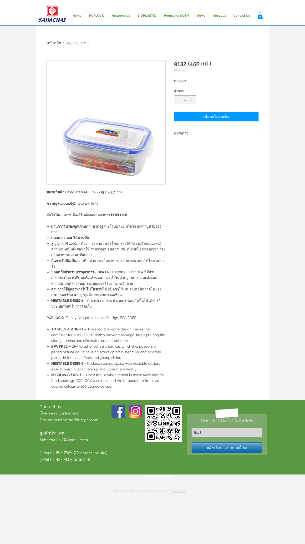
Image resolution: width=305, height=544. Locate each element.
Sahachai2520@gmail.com (64, 439)
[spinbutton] (185, 100)
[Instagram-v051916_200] (135, 411)
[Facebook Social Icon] (118, 411)
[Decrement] (178, 100)
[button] (260, 15)
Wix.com (179, 491)
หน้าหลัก (53, 43)
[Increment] (192, 100)
